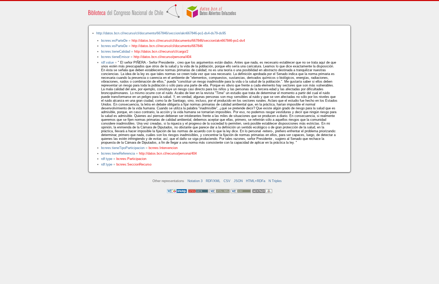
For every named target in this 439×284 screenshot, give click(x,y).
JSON (238, 181)
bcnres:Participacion (131, 159)
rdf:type (106, 159)
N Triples (275, 181)
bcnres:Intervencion (163, 148)
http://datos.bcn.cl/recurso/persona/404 (162, 57)
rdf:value (107, 62)
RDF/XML (213, 181)
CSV (227, 181)
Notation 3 (194, 181)
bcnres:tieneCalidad (115, 51)
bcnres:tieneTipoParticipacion (123, 148)
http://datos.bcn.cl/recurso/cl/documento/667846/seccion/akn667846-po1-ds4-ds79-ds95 (161, 33)
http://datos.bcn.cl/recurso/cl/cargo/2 (161, 51)
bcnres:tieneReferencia (118, 153)
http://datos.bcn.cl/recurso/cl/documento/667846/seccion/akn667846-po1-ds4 (188, 40)
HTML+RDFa (255, 181)
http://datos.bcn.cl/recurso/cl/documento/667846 (167, 46)
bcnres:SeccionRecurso (133, 164)
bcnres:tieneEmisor (115, 57)
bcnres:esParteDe (114, 40)
